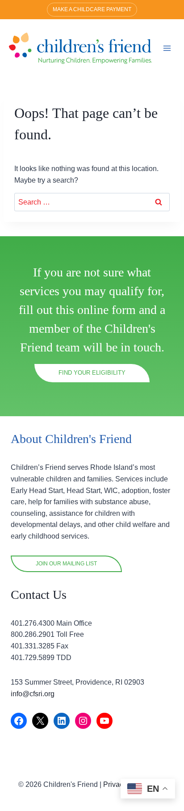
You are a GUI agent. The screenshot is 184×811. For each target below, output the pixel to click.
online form (106, 310)
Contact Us (39, 595)
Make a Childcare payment (92, 9)
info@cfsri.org (32, 694)
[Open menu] (167, 48)
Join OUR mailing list (66, 563)
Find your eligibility (92, 372)
